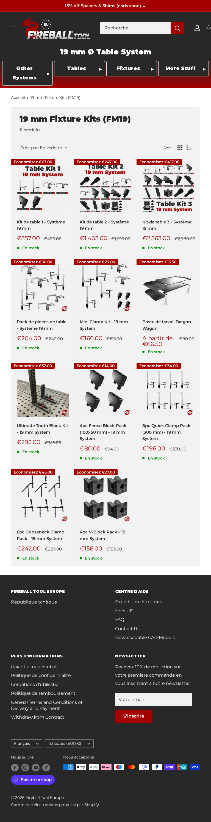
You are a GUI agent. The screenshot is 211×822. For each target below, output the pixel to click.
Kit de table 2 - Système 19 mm (104, 225)
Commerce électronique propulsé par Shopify (55, 804)
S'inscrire (133, 716)
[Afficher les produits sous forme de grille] (179, 147)
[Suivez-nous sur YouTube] (36, 767)
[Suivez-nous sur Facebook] (15, 767)
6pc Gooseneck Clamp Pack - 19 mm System (40, 535)
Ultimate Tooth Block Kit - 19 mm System (42, 428)
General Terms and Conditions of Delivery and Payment (46, 705)
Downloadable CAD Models (145, 637)
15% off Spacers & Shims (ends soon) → (105, 5)
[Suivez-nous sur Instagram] (25, 767)
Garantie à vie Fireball (34, 666)
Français (22, 743)
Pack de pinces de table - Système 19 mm (41, 325)
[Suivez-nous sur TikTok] (46, 767)
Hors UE (124, 610)
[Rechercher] (177, 28)
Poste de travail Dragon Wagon (166, 325)
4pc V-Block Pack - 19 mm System (102, 535)
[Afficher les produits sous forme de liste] (189, 147)
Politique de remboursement (43, 693)
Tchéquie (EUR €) (64, 743)
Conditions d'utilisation (36, 684)
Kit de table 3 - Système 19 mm (166, 225)
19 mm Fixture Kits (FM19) (55, 97)
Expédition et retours (138, 601)
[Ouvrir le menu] (13, 28)
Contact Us (127, 628)
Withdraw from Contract (37, 717)
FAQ (119, 619)
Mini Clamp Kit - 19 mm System (104, 325)
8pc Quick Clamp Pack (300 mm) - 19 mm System (166, 432)
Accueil (18, 97)
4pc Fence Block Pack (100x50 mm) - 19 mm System (103, 432)
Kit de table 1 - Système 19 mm (41, 225)
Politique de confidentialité (41, 675)
